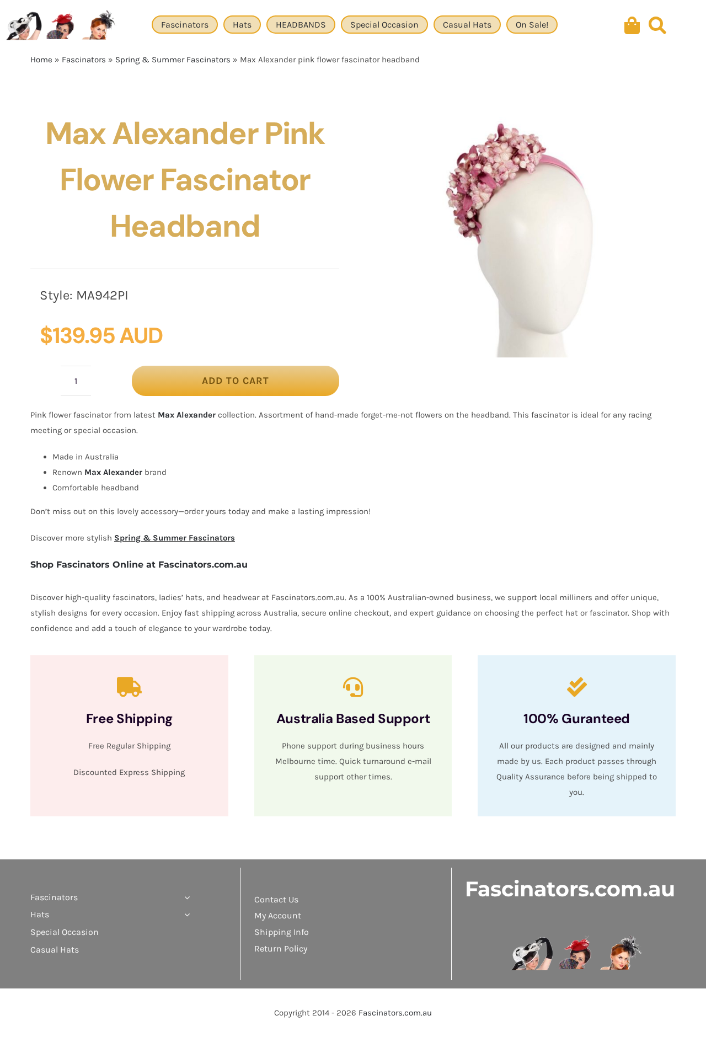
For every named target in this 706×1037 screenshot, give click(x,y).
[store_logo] (576, 939)
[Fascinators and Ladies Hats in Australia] (62, 25)
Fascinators (84, 60)
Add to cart (235, 381)
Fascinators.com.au (570, 889)
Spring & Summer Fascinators (173, 60)
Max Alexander (187, 415)
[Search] (657, 25)
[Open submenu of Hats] (185, 914)
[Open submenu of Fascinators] (185, 897)
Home (41, 60)
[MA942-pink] (519, 233)
